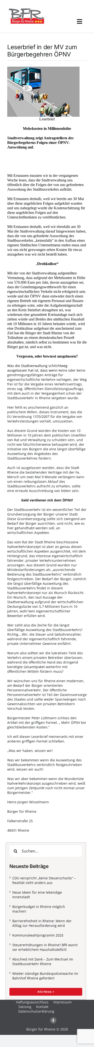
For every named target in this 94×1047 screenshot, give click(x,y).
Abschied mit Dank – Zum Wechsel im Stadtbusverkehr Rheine (42, 961)
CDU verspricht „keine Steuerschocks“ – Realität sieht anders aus (44, 880)
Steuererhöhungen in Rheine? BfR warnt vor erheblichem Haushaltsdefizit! (45, 947)
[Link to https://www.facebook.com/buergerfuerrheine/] (53, 1020)
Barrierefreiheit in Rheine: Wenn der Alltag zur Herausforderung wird (42, 923)
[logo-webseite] (26, 8)
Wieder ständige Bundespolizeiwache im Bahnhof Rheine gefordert (45, 975)
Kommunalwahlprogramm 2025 (37, 935)
